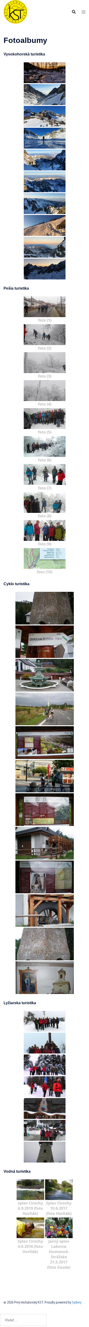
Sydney (76, 1302)
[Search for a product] (74, 12)
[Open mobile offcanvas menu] (83, 12)
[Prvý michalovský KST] (15, 11)
